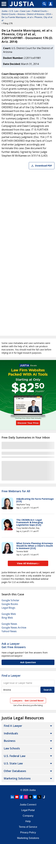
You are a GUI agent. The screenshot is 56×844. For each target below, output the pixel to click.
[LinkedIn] (12, 797)
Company (28, 815)
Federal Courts (39, 11)
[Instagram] (26, 797)
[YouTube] (17, 797)
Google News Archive (14, 627)
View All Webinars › (28, 563)
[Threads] (30, 797)
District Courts (8, 14)
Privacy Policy (28, 832)
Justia (4, 11)
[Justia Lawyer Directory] (44, 797)
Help (28, 821)
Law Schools (12, 748)
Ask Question (28, 662)
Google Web (9, 614)
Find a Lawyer (11, 675)
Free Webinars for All (16, 491)
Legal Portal (28, 810)
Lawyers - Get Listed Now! (28, 700)
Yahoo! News (9, 631)
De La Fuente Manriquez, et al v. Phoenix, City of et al (27, 19)
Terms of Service (28, 827)
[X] (39, 797)
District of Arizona (35, 14)
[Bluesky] (35, 797)
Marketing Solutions (17, 778)
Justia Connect (28, 804)
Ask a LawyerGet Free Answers (14, 645)
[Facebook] (21, 797)
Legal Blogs (8, 607)
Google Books (10, 604)
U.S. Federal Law (14, 756)
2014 (48, 14)
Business (9, 741)
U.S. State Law (13, 763)
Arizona (21, 14)
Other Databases (15, 771)
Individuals (11, 733)
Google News (9, 624)
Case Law (25, 11)
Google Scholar (10, 600)
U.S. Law (13, 11)
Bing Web (7, 617)
